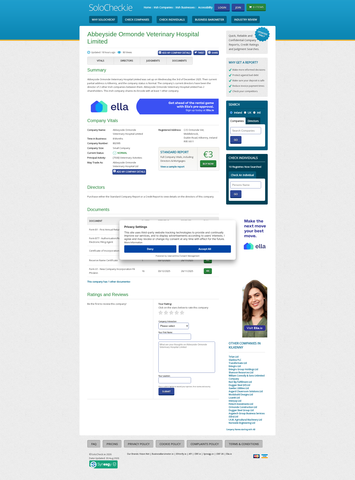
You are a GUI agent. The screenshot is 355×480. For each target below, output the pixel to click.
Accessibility (205, 7)
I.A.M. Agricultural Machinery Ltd (245, 419)
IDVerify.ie (181, 453)
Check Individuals (172, 19)
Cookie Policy (170, 444)
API (190, 453)
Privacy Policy (139, 444)
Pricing (112, 444)
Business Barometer (209, 19)
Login (222, 7)
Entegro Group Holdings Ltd (243, 369)
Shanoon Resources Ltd (241, 372)
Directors (127, 60)
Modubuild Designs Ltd (241, 394)
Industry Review (245, 19)
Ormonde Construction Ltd (243, 407)
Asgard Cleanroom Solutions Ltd (246, 391)
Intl (259, 112)
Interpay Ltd (235, 400)
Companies (237, 121)
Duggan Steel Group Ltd (241, 410)
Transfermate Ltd (238, 363)
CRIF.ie (197, 453)
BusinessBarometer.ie (163, 453)
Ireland (238, 112)
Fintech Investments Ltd (241, 404)
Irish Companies (163, 7)
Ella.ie (229, 453)
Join (238, 7)
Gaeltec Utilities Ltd (239, 388)
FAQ (94, 444)
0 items (258, 7)
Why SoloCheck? (103, 19)
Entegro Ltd (235, 366)
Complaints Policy (205, 444)
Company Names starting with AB (240, 429)
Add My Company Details (176, 52)
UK (249, 112)
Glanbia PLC (235, 359)
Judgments (153, 60)
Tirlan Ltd (234, 356)
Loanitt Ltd (234, 397)
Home (147, 7)
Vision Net (144, 453)
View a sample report (172, 166)
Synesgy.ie (208, 453)
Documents (179, 60)
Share (215, 52)
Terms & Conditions (244, 444)
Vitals (100, 60)
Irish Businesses (185, 7)
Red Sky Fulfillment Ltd (240, 381)
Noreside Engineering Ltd (242, 422)
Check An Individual (242, 175)
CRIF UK (220, 453)
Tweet (201, 52)
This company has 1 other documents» (108, 281)
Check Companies (137, 19)
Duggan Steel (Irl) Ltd (239, 385)
